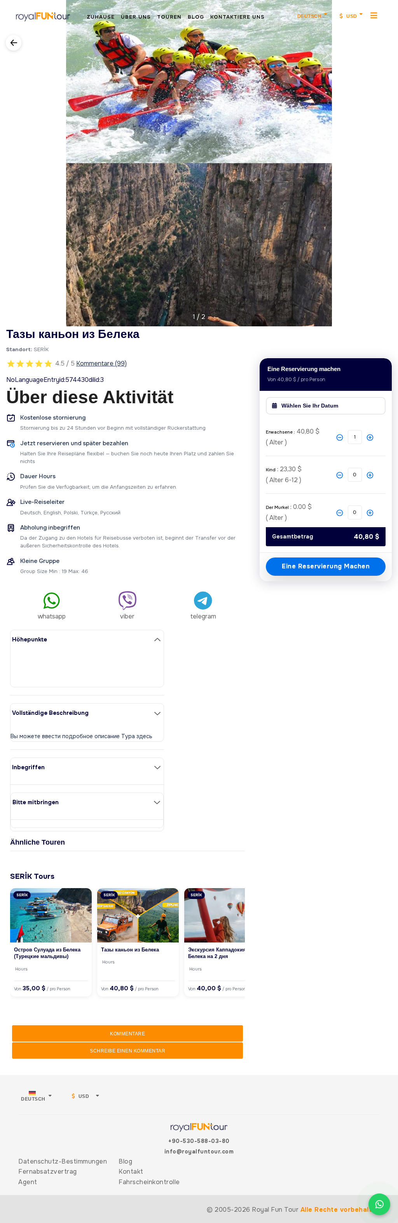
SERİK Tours (32, 876)
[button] (6, 158)
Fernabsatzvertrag (47, 1171)
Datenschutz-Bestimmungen (62, 1161)
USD (351, 16)
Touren (169, 17)
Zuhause (101, 17)
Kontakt (131, 1171)
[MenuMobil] (374, 15)
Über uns (136, 17)
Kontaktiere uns (237, 17)
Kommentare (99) (101, 363)
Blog (196, 17)
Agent (27, 1182)
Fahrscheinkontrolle (149, 1182)
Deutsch (309, 16)
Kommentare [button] (127, 1034)
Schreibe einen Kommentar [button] (127, 1051)
